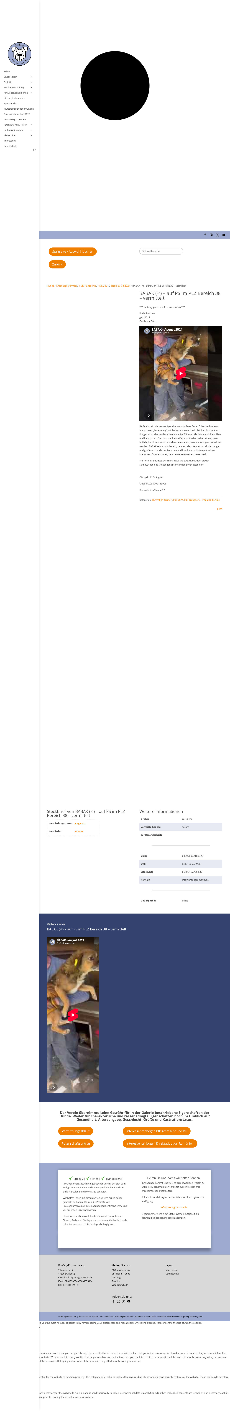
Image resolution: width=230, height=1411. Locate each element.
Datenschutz (10, 146)
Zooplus (116, 1281)
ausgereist (79, 823)
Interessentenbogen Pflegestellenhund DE (156, 1131)
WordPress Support (143, 1316)
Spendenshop (11, 103)
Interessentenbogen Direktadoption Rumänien (160, 1143)
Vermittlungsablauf (75, 1131)
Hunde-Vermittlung (14, 87)
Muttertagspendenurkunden (19, 109)
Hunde (50, 285)
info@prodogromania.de (174, 1207)
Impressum (10, 141)
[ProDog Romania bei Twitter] (124, 1301)
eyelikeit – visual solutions (102, 1316)
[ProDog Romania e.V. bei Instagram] (119, 1301)
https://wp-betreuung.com (191, 1316)
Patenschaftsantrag (76, 1143)
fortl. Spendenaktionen (16, 93)
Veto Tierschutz (120, 1284)
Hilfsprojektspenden (14, 98)
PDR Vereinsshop (121, 1270)
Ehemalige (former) (66, 285)
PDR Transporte (87, 285)
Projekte (8, 82)
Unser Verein (10, 77)
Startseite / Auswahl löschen (72, 251)
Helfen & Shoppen (13, 130)
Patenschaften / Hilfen (15, 125)
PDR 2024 (103, 285)
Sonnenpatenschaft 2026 (17, 114)
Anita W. (79, 831)
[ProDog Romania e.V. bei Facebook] (114, 1301)
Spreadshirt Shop (121, 1273)
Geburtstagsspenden (15, 119)
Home (7, 71)
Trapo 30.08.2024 (120, 285)
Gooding (116, 1277)
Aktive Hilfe (9, 135)
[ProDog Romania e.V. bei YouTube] (129, 1301)
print (219, 508)
